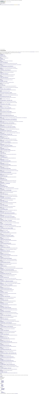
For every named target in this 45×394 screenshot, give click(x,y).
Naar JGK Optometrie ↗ (3, 392)
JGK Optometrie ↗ (16, 393)
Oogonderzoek (2, 386)
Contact (2, 391)
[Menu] (0, 4)
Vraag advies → (19, 52)
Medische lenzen (2, 382)
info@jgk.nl (1, 376)
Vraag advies (2, 384)
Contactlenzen (2, 380)
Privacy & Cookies (2, 389)
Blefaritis (2, 385)
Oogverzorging (2, 381)
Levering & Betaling (3, 388)
